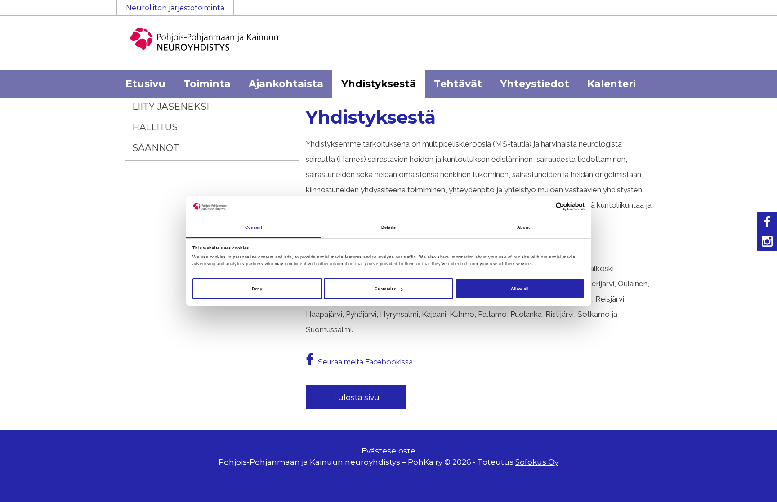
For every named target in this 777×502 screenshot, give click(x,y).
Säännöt (155, 147)
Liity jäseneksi (170, 106)
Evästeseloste (388, 450)
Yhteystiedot (534, 84)
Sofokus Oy (536, 462)
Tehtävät (458, 84)
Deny (257, 289)
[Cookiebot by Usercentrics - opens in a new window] (545, 206)
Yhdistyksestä (378, 84)
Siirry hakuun (750, 12)
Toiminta (207, 84)
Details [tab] (388, 227)
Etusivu (145, 84)
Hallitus (155, 127)
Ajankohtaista (286, 84)
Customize (385, 289)
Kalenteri (611, 84)
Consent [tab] (254, 227)
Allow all (520, 289)
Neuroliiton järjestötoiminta (175, 8)
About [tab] (523, 227)
